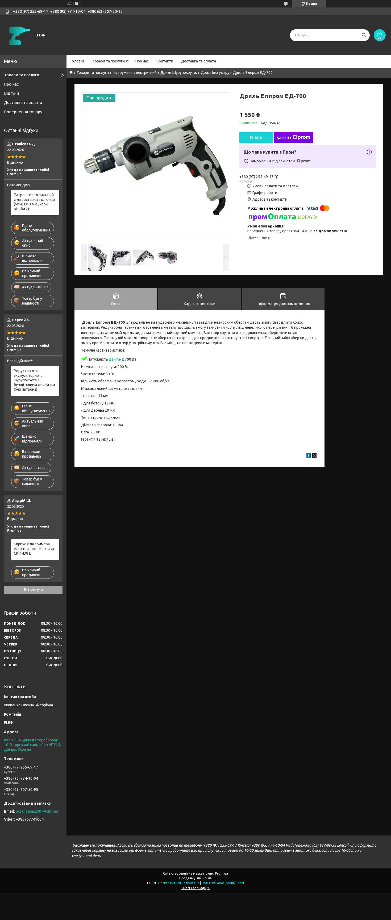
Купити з (284, 137)
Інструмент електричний (135, 72)
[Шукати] (364, 35)
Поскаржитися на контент (178, 883)
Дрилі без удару (215, 72)
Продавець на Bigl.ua (195, 878)
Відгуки (11, 93)
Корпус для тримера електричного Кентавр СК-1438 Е (34, 548)
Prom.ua (221, 873)
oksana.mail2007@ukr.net (37, 811)
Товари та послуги (109, 61)
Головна (77, 61)
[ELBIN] (18, 35)
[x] (314, 456)
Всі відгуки (33, 590)
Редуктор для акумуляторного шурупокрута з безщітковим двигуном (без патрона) (34, 380)
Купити (256, 137)
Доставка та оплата (198, 61)
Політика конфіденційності (223, 883)
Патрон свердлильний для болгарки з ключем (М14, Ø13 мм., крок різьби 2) (34, 202)
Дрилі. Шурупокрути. (178, 72)
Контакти (165, 61)
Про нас (142, 61)
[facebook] (308, 456)
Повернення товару (23, 111)
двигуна (116, 359)
